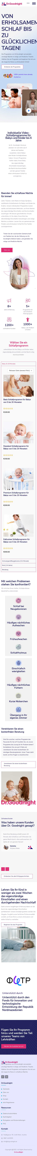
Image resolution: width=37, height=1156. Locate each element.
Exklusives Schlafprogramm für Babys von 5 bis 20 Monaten (16, 540)
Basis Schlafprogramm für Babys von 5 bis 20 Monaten (17, 400)
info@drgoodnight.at (10, 1142)
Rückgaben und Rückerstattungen (14, 1120)
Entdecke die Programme (12, 67)
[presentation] (3, 869)
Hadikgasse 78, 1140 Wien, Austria (15, 1135)
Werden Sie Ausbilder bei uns (13, 1046)
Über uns (7, 250)
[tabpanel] (18, 462)
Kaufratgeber (7, 1117)
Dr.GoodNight (18, 1152)
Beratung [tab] (5, 570)
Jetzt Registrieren (8, 1102)
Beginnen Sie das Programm (13, 925)
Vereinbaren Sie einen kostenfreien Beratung (15, 765)
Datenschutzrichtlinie (10, 1114)
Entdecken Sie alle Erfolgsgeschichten (16, 876)
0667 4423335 (8, 1138)
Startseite (6, 1089)
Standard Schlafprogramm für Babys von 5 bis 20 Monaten (16, 447)
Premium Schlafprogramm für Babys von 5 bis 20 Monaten (16, 493)
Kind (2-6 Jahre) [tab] (7, 565)
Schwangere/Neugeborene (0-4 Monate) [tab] (15, 561)
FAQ (4, 1124)
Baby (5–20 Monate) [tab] (8, 364)
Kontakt (5, 1099)
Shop (4, 1096)
